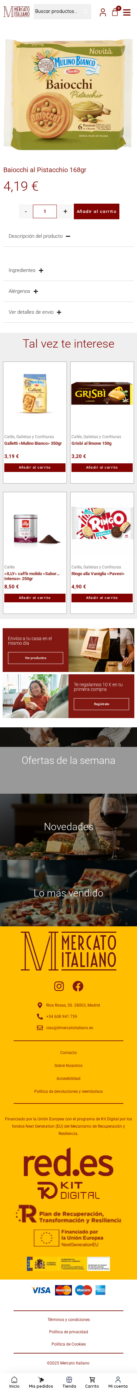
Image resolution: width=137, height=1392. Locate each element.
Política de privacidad (68, 1332)
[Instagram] (59, 986)
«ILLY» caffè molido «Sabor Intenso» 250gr (30, 573)
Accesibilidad (68, 1078)
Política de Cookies (69, 1344)
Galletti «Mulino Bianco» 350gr (33, 443)
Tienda (69, 1386)
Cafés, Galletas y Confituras (29, 436)
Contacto (68, 1052)
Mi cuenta (118, 1386)
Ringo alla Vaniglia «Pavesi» (98, 573)
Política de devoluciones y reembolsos (68, 1091)
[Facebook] (77, 986)
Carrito (92, 1386)
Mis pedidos (41, 1386)
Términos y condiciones (69, 1319)
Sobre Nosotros (68, 1065)
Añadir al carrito (97, 211)
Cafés (9, 567)
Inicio (14, 1386)
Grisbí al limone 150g (91, 443)
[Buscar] (82, 11)
